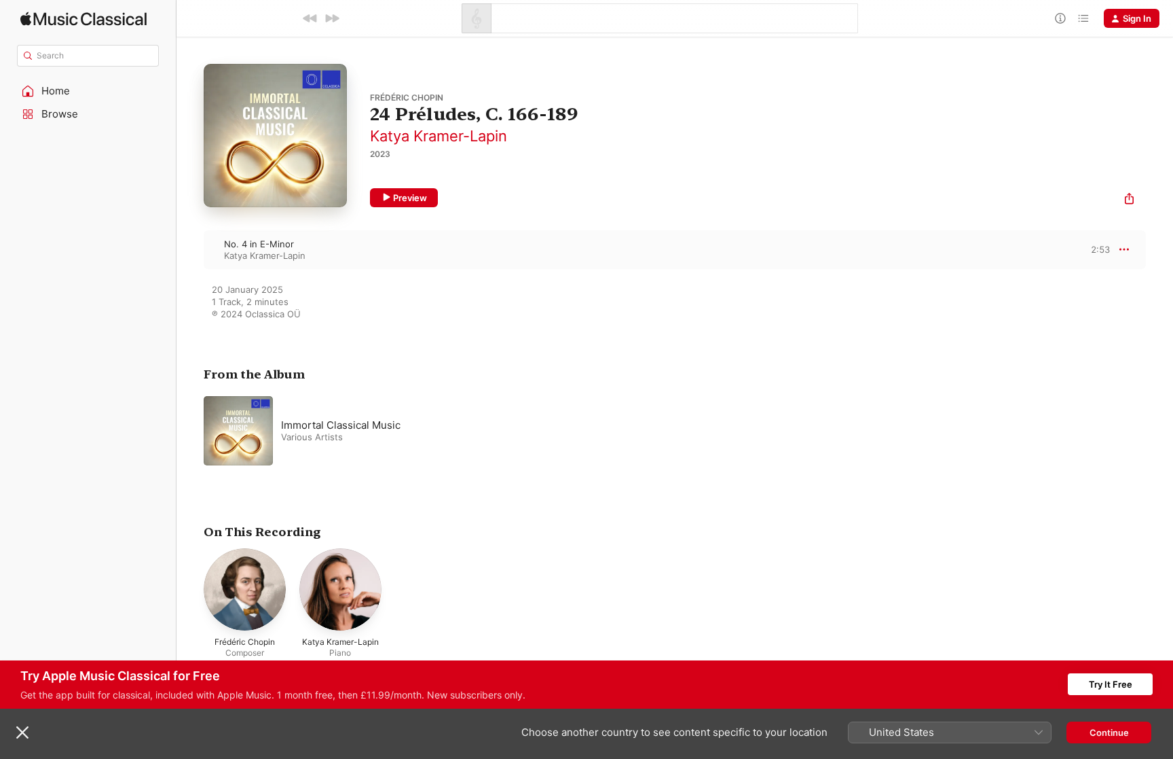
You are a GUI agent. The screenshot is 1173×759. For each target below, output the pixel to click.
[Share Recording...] (1129, 200)
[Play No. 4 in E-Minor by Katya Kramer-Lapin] (190, 249)
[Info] (1060, 18)
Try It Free (1110, 684)
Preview (410, 197)
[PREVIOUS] (310, 18)
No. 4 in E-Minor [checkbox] (259, 244)
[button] (88, 91)
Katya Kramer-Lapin (438, 136)
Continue (1109, 732)
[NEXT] (332, 18)
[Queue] (1083, 18)
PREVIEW (1095, 249)
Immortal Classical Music (341, 425)
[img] (83, 18)
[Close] (22, 732)
